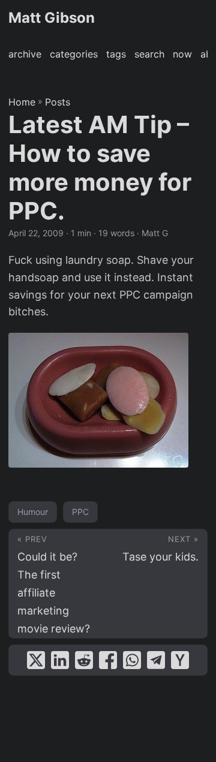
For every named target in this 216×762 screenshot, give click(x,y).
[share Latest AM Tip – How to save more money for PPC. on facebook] (108, 660)
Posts (57, 102)
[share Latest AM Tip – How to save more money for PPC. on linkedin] (60, 660)
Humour (32, 512)
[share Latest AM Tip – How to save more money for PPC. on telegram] (156, 660)
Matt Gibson (51, 17)
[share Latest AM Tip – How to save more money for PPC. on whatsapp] (132, 660)
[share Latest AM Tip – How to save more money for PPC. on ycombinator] (180, 660)
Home (21, 102)
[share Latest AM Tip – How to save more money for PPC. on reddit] (84, 660)
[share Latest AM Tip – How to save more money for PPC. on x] (36, 660)
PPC (80, 512)
